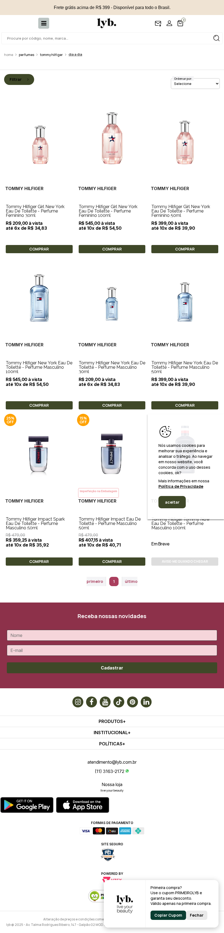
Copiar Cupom (168, 915)
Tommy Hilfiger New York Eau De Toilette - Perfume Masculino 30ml (112, 367)
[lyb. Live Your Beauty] (103, 23)
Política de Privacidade (180, 486)
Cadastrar (112, 668)
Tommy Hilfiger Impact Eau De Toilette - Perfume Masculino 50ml (110, 523)
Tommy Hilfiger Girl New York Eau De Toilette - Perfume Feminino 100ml (108, 211)
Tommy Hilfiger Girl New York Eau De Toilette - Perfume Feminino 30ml (35, 211)
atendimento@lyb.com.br (112, 762)
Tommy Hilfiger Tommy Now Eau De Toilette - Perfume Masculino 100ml (180, 523)
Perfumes (26, 54)
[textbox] (112, 38)
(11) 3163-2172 (109, 771)
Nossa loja (112, 784)
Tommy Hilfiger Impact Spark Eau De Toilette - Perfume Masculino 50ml (35, 523)
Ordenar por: (183, 78)
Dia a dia (75, 54)
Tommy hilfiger (51, 54)
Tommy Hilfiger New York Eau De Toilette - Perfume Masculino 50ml (184, 367)
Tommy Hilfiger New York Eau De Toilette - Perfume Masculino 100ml (39, 367)
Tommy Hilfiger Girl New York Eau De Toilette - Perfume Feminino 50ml (180, 211)
